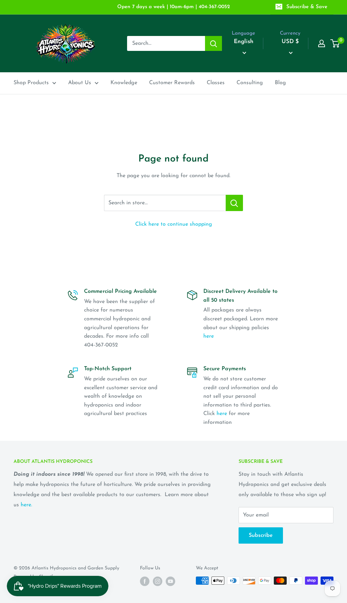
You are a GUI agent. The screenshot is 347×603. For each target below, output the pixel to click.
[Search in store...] (234, 203)
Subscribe (261, 535)
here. (26, 505)
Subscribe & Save (306, 7)
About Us (79, 83)
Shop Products (31, 83)
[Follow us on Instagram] (157, 581)
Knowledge (123, 83)
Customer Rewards (172, 83)
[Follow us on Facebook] (144, 581)
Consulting (250, 83)
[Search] (213, 43)
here (208, 336)
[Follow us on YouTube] (170, 581)
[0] (335, 43)
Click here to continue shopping (173, 224)
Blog (280, 83)
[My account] (321, 43)
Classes (216, 83)
